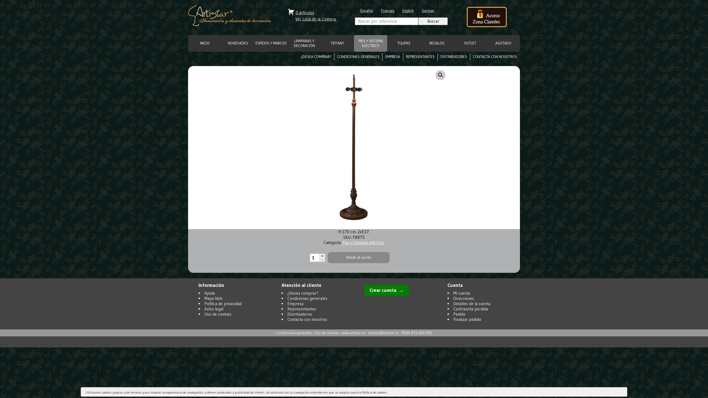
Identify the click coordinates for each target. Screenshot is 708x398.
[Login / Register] (487, 17)
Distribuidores (454, 56)
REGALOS (437, 43)
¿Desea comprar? (316, 56)
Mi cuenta (461, 293)
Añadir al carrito (358, 257)
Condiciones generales (358, 56)
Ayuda (209, 293)
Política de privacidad (223, 303)
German (428, 10)
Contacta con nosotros (495, 56)
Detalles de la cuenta (471, 303)
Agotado (503, 43)
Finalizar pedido (467, 319)
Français (387, 10)
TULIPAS (403, 43)
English (408, 10)
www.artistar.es (354, 333)
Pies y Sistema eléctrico (370, 43)
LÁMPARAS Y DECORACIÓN (304, 43)
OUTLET (470, 43)
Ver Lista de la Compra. (316, 19)
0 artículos (305, 12)
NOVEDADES (238, 43)
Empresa (392, 56)
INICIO (205, 43)
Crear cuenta (382, 290)
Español (366, 10)
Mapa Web (213, 298)
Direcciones (463, 298)
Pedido (459, 314)
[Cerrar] (622, 393)
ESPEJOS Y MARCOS (271, 43)
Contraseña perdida (470, 308)
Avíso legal (213, 308)
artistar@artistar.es (383, 333)
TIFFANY (337, 43)
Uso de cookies (217, 314)
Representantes (420, 56)
